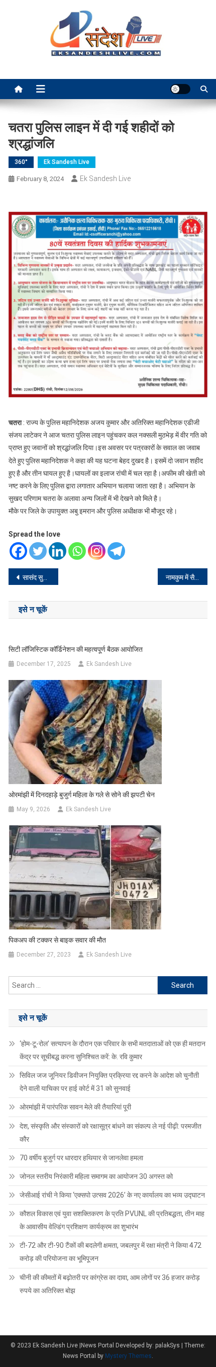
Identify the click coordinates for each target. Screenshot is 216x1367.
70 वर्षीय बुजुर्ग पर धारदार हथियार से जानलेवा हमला (81, 1158)
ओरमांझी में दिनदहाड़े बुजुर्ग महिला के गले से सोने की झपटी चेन (82, 795)
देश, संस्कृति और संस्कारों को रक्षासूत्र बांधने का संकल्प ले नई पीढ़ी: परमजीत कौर (110, 1132)
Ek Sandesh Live (66, 161)
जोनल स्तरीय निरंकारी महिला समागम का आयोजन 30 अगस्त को (96, 1176)
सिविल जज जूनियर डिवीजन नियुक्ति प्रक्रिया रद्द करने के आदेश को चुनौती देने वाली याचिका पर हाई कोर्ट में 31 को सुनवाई (109, 1081)
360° (21, 161)
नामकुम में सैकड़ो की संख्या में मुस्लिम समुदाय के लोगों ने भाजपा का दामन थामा (186, 577)
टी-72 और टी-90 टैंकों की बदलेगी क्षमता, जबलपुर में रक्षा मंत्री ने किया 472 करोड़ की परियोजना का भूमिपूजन (110, 1251)
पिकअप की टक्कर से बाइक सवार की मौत (57, 940)
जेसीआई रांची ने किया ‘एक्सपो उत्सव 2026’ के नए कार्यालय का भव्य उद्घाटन (112, 1195)
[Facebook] (18, 551)
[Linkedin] (57, 551)
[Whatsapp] (77, 551)
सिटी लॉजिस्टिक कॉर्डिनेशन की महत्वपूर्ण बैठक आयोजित (76, 649)
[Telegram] (116, 551)
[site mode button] (180, 89)
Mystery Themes (128, 1355)
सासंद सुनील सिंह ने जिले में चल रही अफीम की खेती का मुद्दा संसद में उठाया (40, 577)
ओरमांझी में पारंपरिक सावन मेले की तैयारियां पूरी (75, 1107)
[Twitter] (38, 551)
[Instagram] (96, 551)
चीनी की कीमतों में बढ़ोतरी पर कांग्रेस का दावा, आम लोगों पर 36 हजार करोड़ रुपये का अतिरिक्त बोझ (110, 1284)
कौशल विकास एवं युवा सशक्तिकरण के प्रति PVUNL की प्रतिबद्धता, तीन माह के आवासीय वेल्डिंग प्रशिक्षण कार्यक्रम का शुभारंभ (112, 1220)
